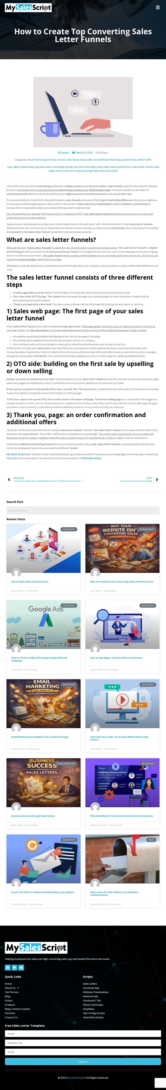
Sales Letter (86, 159)
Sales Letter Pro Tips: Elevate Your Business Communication (114, 894)
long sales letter (43, 166)
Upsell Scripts (129, 159)
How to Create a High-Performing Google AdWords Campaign (39, 659)
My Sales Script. (92, 458)
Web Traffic (145, 159)
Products (10, 1004)
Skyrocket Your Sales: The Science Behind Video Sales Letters (119, 738)
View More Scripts (93, 1017)
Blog (7, 996)
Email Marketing (37, 159)
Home (8, 983)
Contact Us (11, 1017)
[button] (158, 7)
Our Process (12, 991)
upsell (114, 170)
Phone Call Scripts (93, 1004)
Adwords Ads (90, 996)
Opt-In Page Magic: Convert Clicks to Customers (116, 657)
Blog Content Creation (17, 1008)
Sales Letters (90, 983)
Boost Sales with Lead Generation (29, 581)
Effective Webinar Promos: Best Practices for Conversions (121, 815)
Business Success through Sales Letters (33, 815)
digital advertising (23, 166)
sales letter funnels (142, 166)
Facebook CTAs (92, 1000)
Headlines (88, 1008)
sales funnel (72, 159)
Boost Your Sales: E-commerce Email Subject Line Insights (42, 892)
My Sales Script (15, 454)
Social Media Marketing (107, 159)
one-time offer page (84, 166)
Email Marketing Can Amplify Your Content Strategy (39, 736)
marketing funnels (62, 166)
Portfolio (10, 1013)
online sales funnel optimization (114, 166)
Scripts (9, 1000)
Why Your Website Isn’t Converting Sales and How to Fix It (121, 581)
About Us (10, 987)
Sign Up (83, 1061)
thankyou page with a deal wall (93, 170)
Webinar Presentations (96, 991)
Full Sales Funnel (56, 159)
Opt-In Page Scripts (94, 1013)
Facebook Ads (91, 987)
